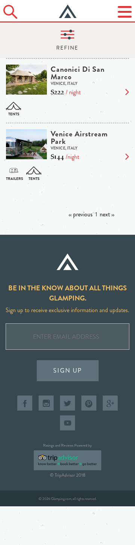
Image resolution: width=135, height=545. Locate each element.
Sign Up (67, 370)
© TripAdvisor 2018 (68, 475)
